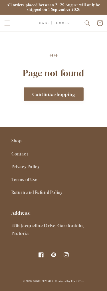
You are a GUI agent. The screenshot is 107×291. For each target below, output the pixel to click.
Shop (16, 140)
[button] (7, 23)
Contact (19, 153)
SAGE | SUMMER (43, 281)
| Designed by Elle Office (69, 281)
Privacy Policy (25, 166)
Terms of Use (24, 179)
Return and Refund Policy (36, 192)
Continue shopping (53, 94)
